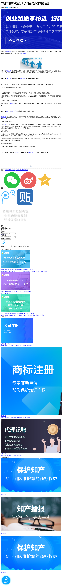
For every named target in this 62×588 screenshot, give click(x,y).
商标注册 (8, 51)
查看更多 (8, 249)
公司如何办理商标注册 (22, 170)
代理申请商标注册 (10, 170)
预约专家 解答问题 (5, 238)
